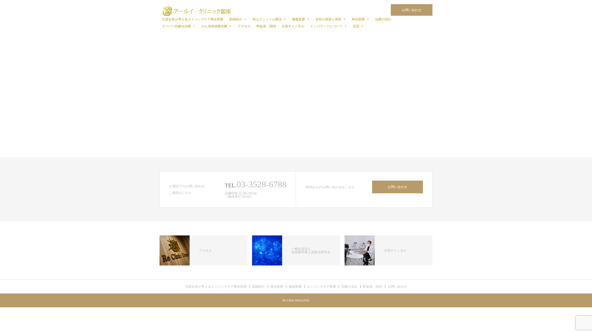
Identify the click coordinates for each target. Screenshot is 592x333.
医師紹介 (235, 19)
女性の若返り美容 (328, 19)
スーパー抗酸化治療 (176, 26)
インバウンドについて (326, 26)
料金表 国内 (266, 26)
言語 (356, 26)
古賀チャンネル (293, 26)
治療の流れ (383, 19)
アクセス (244, 26)
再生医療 (358, 19)
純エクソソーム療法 (267, 19)
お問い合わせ (411, 10)
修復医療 (298, 19)
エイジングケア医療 (321, 286)
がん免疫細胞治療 (214, 26)
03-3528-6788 (262, 184)
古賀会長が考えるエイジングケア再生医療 (192, 19)
